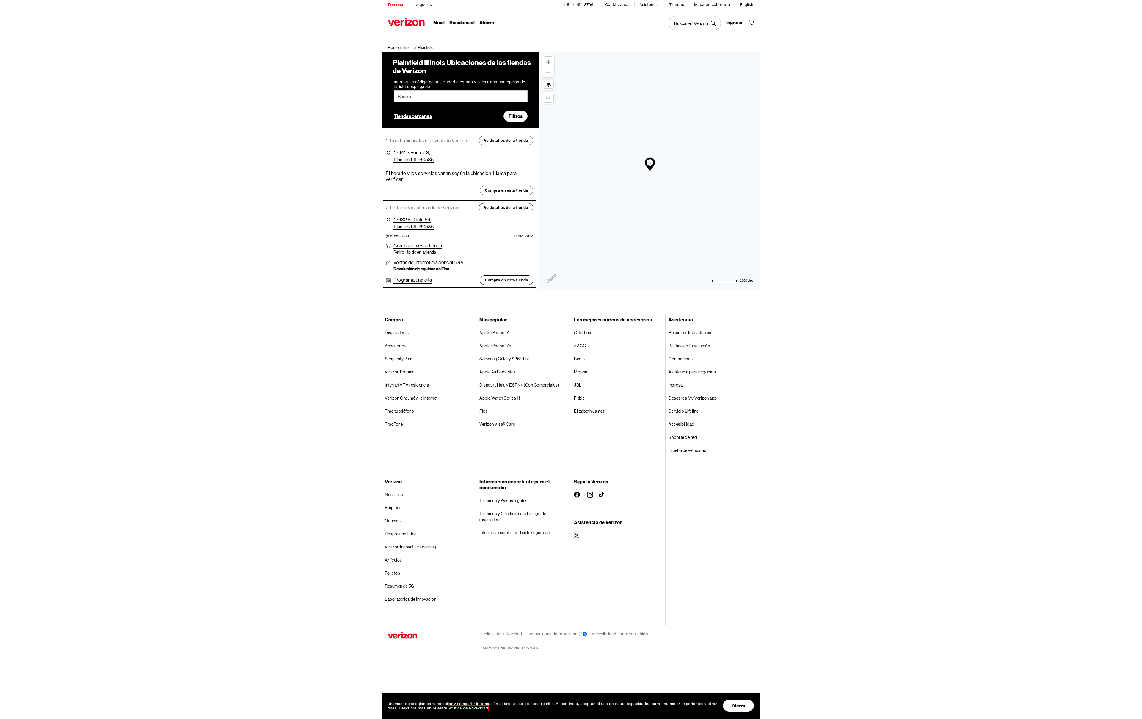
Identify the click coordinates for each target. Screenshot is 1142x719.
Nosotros (394, 494)
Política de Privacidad (502, 634)
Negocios (423, 4)
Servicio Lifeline (684, 411)
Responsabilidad (401, 533)
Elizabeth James (589, 411)
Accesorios (396, 345)
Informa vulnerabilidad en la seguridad (514, 532)
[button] (426, 48)
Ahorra (486, 22)
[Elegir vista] (549, 85)
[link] (395, 48)
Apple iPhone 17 (494, 332)
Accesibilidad (681, 424)
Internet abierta (636, 634)
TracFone (394, 424)
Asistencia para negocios (692, 371)
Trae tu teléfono (399, 411)
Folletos (392, 572)
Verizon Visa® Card (497, 424)
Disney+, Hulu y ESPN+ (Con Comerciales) (519, 384)
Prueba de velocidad (688, 450)
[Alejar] (548, 71)
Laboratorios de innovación (410, 599)
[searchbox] (461, 96)
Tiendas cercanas (413, 116)
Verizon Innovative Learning (410, 546)
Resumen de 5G (399, 586)
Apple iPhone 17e (495, 345)
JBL (578, 384)
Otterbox (582, 332)
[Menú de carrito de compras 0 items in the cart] (751, 22)
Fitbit (579, 398)
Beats (579, 358)
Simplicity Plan (398, 358)
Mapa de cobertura (712, 4)
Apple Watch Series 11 (499, 398)
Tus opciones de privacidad (553, 634)
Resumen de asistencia (690, 332)
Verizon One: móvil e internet (411, 398)
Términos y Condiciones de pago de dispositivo (512, 516)
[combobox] (461, 96)
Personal (396, 4)
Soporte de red (683, 437)
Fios (483, 411)
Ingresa (676, 384)
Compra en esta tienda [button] (506, 190)
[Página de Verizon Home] (406, 22)
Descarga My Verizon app (693, 398)
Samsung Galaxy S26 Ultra (504, 358)
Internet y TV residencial (407, 384)
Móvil (439, 22)
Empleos (393, 507)
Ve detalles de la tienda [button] (506, 140)
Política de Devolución (689, 345)
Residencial (462, 22)
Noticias (393, 520)
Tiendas (676, 4)
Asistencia (649, 4)
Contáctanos (617, 4)
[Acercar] (548, 61)
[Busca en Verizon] (695, 23)
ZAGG (580, 345)
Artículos (393, 559)
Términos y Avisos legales (503, 500)
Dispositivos (397, 332)
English (746, 4)
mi (548, 97)
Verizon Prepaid (400, 371)
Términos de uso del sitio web (510, 648)
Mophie (581, 371)
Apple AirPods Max (497, 371)
